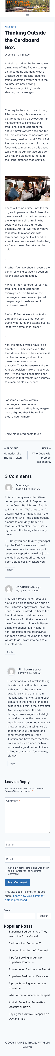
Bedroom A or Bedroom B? (25, 943)
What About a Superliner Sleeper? (29, 995)
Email (9, 859)
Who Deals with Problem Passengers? (41, 455)
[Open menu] (27, 14)
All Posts (10, 27)
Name (10, 844)
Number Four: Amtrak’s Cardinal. (29, 950)
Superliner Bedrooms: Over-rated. (30, 976)
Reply (10, 569)
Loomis (11, 55)
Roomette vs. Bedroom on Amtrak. (30, 969)
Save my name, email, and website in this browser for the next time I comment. (28, 870)
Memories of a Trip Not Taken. (13, 453)
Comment (13, 800)
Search (8, 910)
